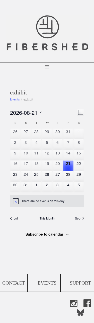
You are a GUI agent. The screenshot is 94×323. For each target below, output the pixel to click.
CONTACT (13, 283)
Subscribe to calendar (44, 234)
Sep (77, 218)
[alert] (47, 201)
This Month (47, 218)
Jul (16, 218)
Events (15, 99)
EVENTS (47, 283)
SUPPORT (80, 283)
